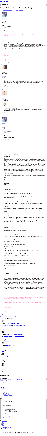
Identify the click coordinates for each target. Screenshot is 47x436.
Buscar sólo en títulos (9, 401)
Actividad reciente (6, 394)
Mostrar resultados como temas (12, 411)
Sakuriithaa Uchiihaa (6, 70)
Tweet (1, 377)
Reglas (3, 396)
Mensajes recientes (7, 416)
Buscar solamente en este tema (10, 409)
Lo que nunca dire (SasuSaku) (11, 356)
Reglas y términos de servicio (6, 427)
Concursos (3, 387)
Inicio (3, 424)
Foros (3, 382)
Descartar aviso (4, 434)
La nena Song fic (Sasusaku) (11, 367)
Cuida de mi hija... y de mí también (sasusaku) (14, 334)
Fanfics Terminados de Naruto (7, 10)
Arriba (3, 425)
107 (4, 75)
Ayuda (3, 423)
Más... (4, 417)
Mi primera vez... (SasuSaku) (11, 345)
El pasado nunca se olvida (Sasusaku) (13, 323)
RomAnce (3, 340)
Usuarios (3, 388)
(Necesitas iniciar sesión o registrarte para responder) (8, 316)
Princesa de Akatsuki (5, 368)
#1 (2, 63)
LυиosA (17, 10)
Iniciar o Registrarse (4, 1)
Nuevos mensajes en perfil (8, 395)
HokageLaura (4, 325)
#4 (2, 314)
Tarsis (3, 351)
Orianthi (3, 96)
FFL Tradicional (4, 421)
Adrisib (3, 329)
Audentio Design (14, 430)
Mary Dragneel (4, 336)
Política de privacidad (5, 428)
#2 (2, 89)
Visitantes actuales (6, 393)
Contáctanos (4, 422)
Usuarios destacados (7, 392)
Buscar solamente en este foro (10, 410)
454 (4, 23)
